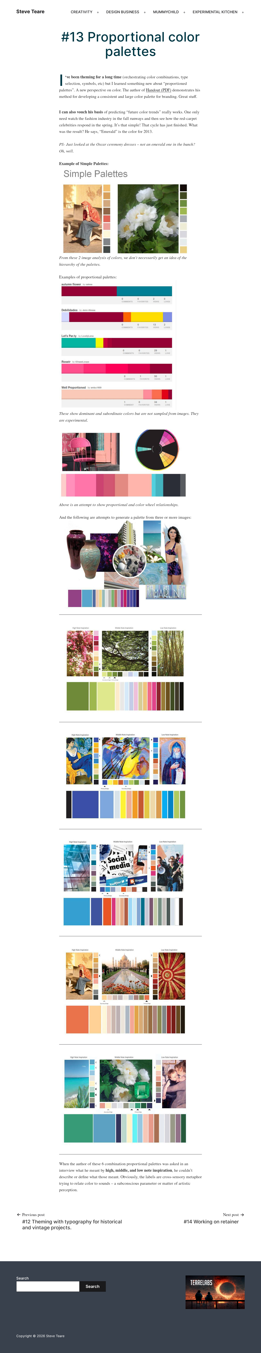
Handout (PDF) (158, 90)
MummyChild (166, 12)
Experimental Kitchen (215, 12)
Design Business (122, 12)
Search (22, 1278)
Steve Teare (30, 11)
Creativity (81, 12)
